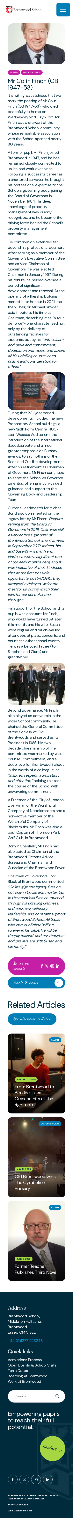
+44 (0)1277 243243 (25, 1340)
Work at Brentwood (24, 1381)
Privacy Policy (18, 1504)
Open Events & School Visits (32, 1365)
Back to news (26, 982)
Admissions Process (25, 1359)
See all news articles (32, 1019)
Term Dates (18, 1370)
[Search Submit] (58, 1396)
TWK (30, 1510)
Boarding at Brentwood (27, 1376)
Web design (15, 1510)
